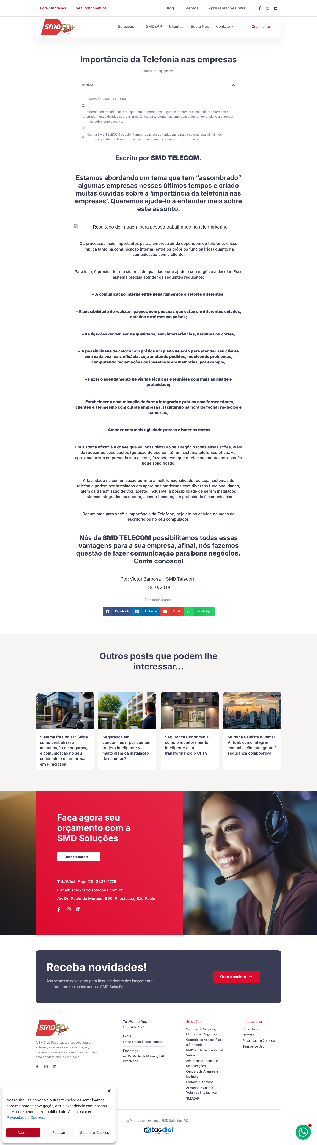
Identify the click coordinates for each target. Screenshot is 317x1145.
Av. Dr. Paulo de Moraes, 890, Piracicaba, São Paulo (106, 898)
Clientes (176, 26)
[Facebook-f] (259, 8)
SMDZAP (154, 26)
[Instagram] (267, 8)
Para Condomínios (91, 8)
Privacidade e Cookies (25, 1117)
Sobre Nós (200, 26)
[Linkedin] (275, 8)
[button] (109, 1091)
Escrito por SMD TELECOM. (106, 99)
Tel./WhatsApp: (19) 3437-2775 (86, 881)
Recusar (58, 1133)
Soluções (126, 26)
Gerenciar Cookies (94, 1133)
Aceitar (23, 1133)
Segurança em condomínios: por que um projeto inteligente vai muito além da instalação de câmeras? (126, 748)
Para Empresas (53, 8)
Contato (223, 26)
